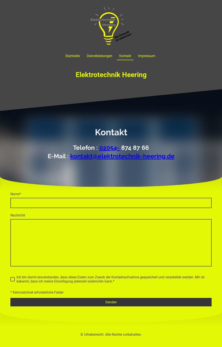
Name (15, 194)
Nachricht (17, 215)
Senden (111, 302)
